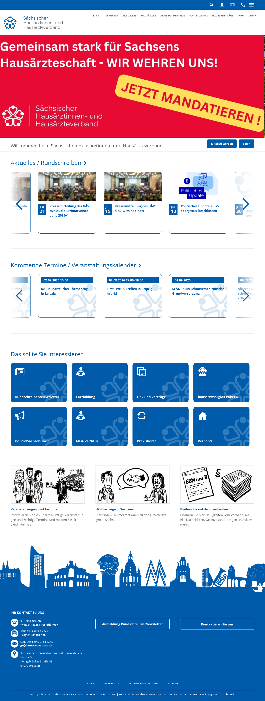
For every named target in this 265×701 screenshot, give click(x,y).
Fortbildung (198, 15)
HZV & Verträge (222, 15)
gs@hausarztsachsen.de (36, 645)
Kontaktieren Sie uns (217, 624)
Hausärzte (148, 15)
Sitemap (173, 683)
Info (241, 15)
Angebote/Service (172, 15)
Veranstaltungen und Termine (34, 509)
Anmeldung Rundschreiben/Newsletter (132, 624)
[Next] (245, 204)
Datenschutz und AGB (143, 683)
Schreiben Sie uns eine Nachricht (232, 5)
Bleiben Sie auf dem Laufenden (204, 509)
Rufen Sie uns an (243, 5)
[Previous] (19, 204)
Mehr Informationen (61, 114)
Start (97, 15)
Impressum (111, 683)
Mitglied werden (222, 143)
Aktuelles (129, 15)
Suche (211, 5)
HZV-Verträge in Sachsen (114, 509)
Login (222, 5)
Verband (112, 15)
